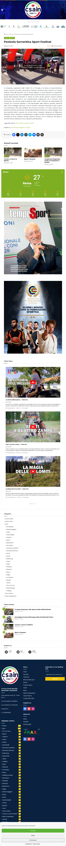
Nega (33, 835)
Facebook (14, 127)
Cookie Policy (28, 844)
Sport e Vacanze (29, 159)
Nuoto (8, 553)
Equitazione (9, 543)
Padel (8, 564)
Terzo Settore (9, 593)
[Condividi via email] (38, 134)
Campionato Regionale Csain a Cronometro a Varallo (52, 160)
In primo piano (9, 519)
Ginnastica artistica (12, 548)
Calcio (8, 532)
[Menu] (2, 10)
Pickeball (9, 567)
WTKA (4, 797)
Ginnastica (9, 545)
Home (7, 34)
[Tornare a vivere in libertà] (13, 152)
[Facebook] (14, 134)
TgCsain (4, 819)
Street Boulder (10, 588)
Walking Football (7, 775)
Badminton (5, 786)
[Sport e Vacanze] (33, 152)
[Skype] (30, 134)
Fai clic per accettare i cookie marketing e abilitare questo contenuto (33, 66)
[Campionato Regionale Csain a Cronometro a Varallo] (53, 152)
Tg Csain (25, 674)
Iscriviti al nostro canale (33, 22)
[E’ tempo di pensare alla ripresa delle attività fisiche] (8, 612)
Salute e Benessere (10, 596)
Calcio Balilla (10, 535)
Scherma (5, 783)
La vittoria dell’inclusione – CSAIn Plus (17, 400)
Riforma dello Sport (29, 680)
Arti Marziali (9, 527)
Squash (8, 580)
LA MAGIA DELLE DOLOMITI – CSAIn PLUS (17, 489)
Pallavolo (9, 569)
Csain (4, 808)
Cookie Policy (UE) (28, 698)
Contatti (25, 721)
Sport (12, 38)
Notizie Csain (9, 521)
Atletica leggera (11, 529)
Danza (8, 540)
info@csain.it (4, 709)
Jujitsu (8, 561)
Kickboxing (9, 559)
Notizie (11, 34)
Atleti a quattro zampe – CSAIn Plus (16, 444)
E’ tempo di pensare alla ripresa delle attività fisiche (33, 609)
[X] (18, 134)
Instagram (21, 127)
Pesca (8, 572)
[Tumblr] (26, 134)
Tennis (8, 583)
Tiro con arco (10, 585)
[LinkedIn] (22, 134)
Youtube (27, 127)
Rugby (8, 575)
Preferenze (33, 840)
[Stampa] (42, 134)
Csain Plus (26, 677)
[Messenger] (34, 134)
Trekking (8, 591)
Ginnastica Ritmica (12, 551)
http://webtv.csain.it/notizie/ (24, 123)
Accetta (33, 831)
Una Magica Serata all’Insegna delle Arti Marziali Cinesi (34, 617)
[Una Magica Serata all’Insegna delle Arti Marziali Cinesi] (8, 619)
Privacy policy (36, 844)
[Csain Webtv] (33, 9)
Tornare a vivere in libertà (24, 625)
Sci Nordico (9, 577)
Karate (8, 556)
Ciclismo (9, 537)
